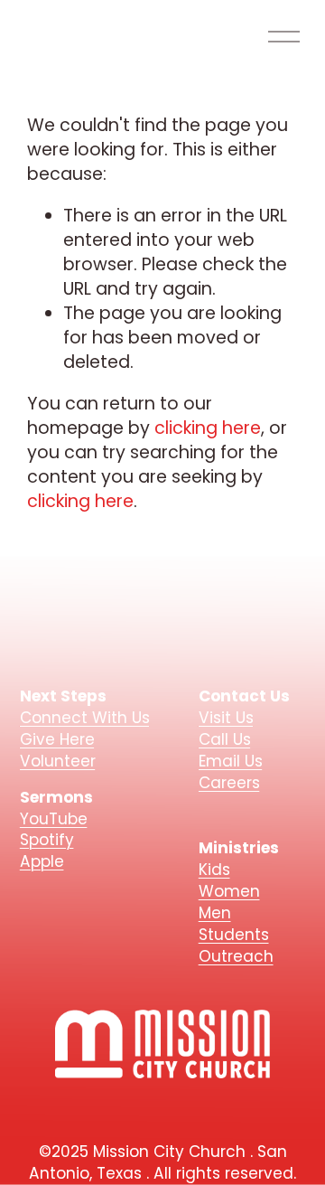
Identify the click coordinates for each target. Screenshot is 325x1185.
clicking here (207, 428)
